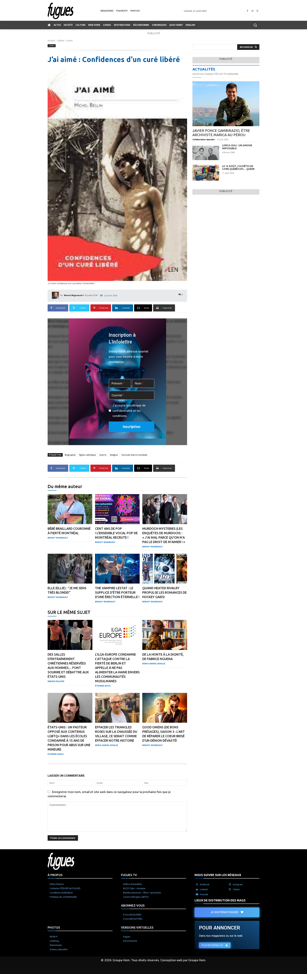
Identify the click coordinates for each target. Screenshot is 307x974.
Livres (69, 40)
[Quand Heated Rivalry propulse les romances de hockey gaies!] (164, 569)
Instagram (238, 884)
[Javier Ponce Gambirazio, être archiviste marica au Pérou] (225, 103)
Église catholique (87, 454)
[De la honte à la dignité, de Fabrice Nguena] (164, 635)
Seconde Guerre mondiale (134, 454)
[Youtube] (197, 894)
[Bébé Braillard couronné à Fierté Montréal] (70, 509)
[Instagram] (252, 11)
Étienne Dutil (103, 686)
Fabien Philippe (56, 681)
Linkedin (204, 889)
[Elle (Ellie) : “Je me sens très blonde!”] (70, 569)
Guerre (102, 454)
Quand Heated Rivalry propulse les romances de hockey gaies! (164, 592)
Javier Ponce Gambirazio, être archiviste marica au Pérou (221, 132)
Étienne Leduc (56, 754)
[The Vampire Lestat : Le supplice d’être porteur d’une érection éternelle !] (117, 569)
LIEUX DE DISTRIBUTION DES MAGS (220, 900)
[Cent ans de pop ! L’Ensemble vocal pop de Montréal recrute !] (117, 509)
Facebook (204, 884)
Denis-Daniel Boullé (153, 664)
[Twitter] (257, 11)
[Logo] (74, 11)
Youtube (204, 894)
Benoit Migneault (73, 295)
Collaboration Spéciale (203, 139)
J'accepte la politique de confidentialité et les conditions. (129, 410)
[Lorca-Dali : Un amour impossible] (205, 152)
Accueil (51, 40)
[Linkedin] (197, 889)
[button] (255, 25)
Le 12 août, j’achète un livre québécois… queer (238, 168)
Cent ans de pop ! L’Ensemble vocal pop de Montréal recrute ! (116, 533)
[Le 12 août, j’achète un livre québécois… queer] (205, 173)
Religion (114, 454)
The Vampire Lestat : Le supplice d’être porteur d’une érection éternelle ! (117, 592)
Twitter (236, 889)
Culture (60, 40)
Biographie (70, 454)
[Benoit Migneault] (56, 295)
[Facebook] (248, 11)
